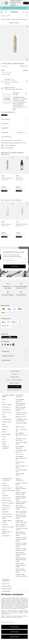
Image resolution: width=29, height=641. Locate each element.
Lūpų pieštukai (6, 535)
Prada (3, 439)
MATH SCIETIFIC (6, 409)
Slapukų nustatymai (14, 383)
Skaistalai (4, 529)
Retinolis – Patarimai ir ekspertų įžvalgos (21, 493)
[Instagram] (5, 344)
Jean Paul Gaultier (6, 422)
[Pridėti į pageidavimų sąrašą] (27, 27)
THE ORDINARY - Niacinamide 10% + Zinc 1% (22, 435)
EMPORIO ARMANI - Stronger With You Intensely (21, 409)
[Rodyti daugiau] (28, 19)
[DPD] (3, 322)
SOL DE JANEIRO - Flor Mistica (21, 466)
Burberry (4, 441)
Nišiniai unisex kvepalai (8, 527)
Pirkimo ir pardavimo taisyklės (14, 380)
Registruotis (14, 266)
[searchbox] (14, 15)
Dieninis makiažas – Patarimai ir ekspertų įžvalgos (21, 570)
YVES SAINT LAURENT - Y (22, 423)
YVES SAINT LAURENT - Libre (22, 470)
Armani (4, 436)
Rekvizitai (14, 374)
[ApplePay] (20, 309)
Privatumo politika (14, 371)
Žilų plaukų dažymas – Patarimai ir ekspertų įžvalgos (21, 559)
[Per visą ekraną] (27, 59)
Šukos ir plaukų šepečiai (6, 508)
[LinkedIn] (13, 344)
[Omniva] (20, 322)
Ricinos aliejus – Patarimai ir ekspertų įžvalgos (21, 488)
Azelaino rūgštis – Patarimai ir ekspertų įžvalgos (21, 565)
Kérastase (4, 429)
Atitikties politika (14, 377)
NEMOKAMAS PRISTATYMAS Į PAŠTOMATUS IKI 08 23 (14, 8)
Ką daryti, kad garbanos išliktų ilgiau (21, 521)
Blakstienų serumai (7, 500)
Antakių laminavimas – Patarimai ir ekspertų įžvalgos (21, 516)
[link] (7, 174)
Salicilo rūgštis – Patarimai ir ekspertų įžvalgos (21, 507)
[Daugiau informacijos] (26, 94)
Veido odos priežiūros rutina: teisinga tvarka (21, 512)
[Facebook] (2, 344)
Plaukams (8, 19)
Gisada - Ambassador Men (21, 430)
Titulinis (3, 19)
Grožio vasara (5, 583)
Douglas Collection (7, 404)
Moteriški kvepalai (6, 588)
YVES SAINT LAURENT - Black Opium (22, 451)
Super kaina (5, 495)
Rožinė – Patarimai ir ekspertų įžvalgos (21, 525)
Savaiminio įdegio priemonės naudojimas (21, 575)
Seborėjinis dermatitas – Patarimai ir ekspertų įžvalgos (22, 539)
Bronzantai (5, 524)
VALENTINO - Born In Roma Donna (21, 439)
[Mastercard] (3, 309)
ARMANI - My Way (20, 427)
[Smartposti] (9, 322)
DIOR (3, 414)
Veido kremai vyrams (7, 514)
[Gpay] (14, 309)
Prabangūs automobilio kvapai (22, 483)
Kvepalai (4, 483)
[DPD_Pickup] (9, 325)
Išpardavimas (5, 485)
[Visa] (9, 309)
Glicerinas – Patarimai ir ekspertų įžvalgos (21, 502)
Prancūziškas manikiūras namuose (22, 529)
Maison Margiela (6, 434)
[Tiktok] (10, 344)
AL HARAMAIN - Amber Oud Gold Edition (21, 420)
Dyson (3, 402)
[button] (1, 3)
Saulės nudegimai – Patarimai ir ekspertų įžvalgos (21, 533)
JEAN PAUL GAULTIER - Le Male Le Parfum (21, 413)
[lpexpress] (14, 322)
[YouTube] (8, 344)
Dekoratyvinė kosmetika (8, 490)
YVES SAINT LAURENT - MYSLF (22, 443)
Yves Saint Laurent (7, 412)
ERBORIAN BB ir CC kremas (7, 532)
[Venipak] (3, 325)
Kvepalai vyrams (6, 498)
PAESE (3, 424)
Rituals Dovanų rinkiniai (8, 503)
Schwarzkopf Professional (5, 447)
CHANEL (4, 417)
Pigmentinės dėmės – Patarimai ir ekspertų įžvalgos (21, 498)
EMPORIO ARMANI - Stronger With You (21, 404)
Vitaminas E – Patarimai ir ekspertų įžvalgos (21, 549)
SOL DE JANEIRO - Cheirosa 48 (20, 400)
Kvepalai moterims (6, 488)
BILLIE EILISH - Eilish (21, 416)
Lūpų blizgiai (5, 511)
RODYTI (26, 3)
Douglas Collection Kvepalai (7, 521)
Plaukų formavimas (16, 19)
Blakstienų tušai (6, 505)
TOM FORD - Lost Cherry (20, 463)
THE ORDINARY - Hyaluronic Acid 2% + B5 (21, 458)
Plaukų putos (25, 19)
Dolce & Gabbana (6, 419)
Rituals (3, 399)
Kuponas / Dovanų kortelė (7, 517)
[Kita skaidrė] (27, 166)
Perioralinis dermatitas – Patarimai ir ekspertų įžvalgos (22, 544)
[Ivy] (3, 312)
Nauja (3, 493)
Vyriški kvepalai (6, 591)
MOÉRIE (4, 444)
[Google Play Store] (5, 337)
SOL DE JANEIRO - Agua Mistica (20, 447)
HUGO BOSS (5, 426)
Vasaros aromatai (6, 586)
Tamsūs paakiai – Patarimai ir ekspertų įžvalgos (21, 554)
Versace (4, 431)
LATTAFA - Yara (20, 454)
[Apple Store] (13, 337)
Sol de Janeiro (6, 407)
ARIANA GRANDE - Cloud (20, 474)
